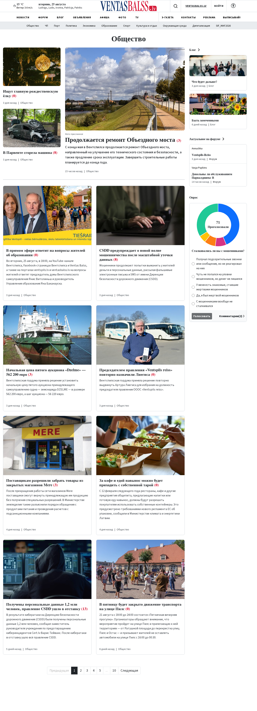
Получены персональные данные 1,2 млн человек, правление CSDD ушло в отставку (47, 606)
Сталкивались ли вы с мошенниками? (218, 251)
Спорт (126, 26)
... (107, 670)
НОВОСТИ (23, 17)
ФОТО (122, 17)
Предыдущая (59, 670)
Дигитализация (201, 26)
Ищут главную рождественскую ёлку (30, 93)
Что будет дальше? (204, 81)
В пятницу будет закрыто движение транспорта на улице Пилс (140, 606)
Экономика (89, 26)
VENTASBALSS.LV (196, 6)
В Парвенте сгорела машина (30, 152)
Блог (192, 50)
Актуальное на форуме (204, 139)
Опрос (193, 197)
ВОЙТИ (218, 6)
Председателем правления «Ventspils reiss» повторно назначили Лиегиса (135, 372)
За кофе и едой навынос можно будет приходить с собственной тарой (131, 483)
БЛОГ (60, 17)
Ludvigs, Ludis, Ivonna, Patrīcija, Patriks (60, 8)
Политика (71, 26)
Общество (33, 26)
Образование (109, 26)
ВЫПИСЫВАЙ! (231, 17)
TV (137, 17)
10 (114, 670)
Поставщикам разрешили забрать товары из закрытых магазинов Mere (44, 483)
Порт (57, 26)
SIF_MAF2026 (223, 26)
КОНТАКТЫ (188, 17)
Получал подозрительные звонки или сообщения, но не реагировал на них (219, 263)
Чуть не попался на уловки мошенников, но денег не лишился (219, 276)
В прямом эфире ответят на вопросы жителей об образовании (45, 253)
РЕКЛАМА (209, 17)
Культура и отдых (146, 26)
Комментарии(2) (230, 316)
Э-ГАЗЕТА (167, 17)
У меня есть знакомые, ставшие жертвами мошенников (217, 287)
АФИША (104, 17)
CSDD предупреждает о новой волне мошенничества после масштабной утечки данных (136, 255)
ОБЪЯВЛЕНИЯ (82, 17)
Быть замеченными (205, 120)
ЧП (46, 26)
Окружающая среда (174, 26)
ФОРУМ (43, 17)
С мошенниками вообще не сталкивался (214, 303)
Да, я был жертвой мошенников (217, 295)
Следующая (129, 670)
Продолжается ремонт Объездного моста (123, 139)
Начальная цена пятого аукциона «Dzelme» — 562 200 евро (46, 372)
